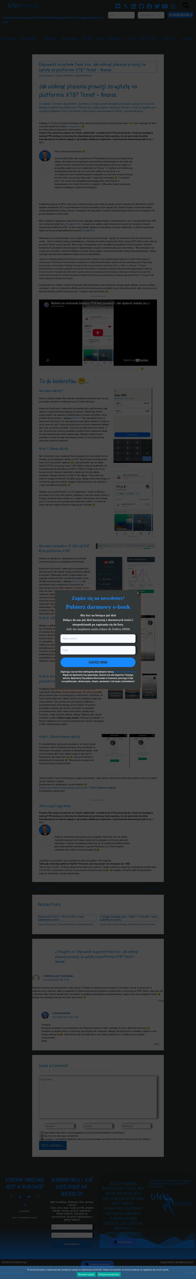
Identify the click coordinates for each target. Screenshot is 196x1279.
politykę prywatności (124, 671)
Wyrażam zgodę (86, 1274)
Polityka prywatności (109, 1274)
